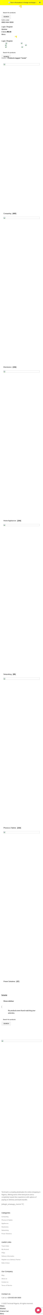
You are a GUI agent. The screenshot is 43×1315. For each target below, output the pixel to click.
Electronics (5, 1227)
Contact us (5, 1282)
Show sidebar (8, 1001)
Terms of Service (7, 1285)
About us (4, 1278)
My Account (5, 1249)
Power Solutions (7, 1233)
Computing (5, 1216)
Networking (5, 1230)
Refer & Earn (6, 1263)
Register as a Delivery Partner (11, 1259)
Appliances (5, 1223)
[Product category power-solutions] (21, 522)
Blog (3, 1275)
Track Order (5, 1246)
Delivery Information (8, 1256)
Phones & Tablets (7, 1220)
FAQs (3, 1253)
